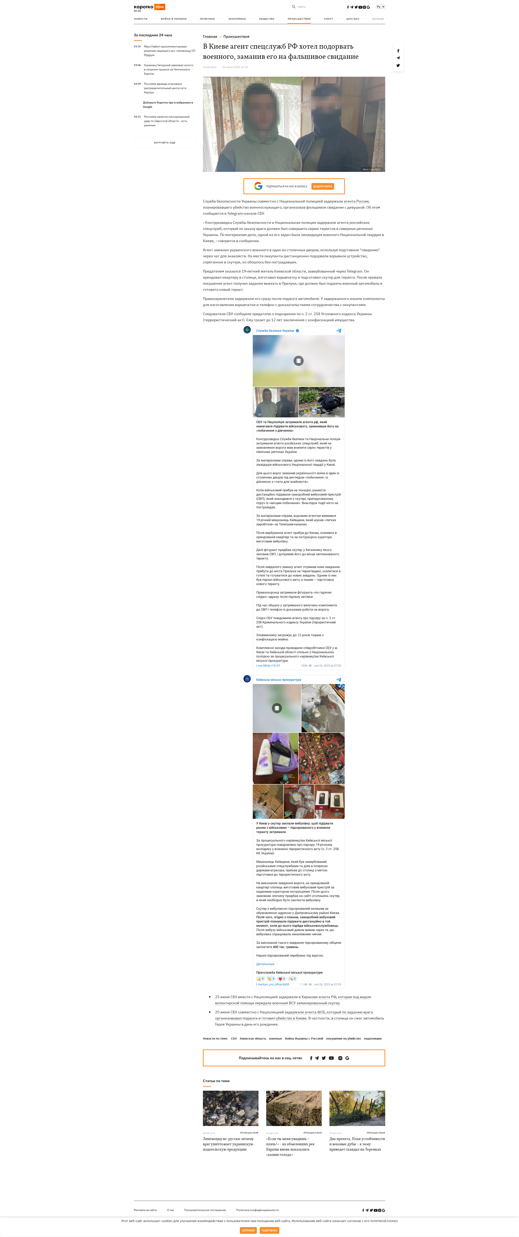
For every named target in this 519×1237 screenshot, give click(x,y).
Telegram (235, 213)
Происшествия (299, 18)
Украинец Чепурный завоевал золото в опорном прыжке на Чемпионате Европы (168, 69)
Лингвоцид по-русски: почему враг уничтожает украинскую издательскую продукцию (228, 1144)
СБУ (234, 1038)
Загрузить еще (165, 142)
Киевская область (253, 1038)
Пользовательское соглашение (205, 1210)
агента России (356, 201)
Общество (267, 18)
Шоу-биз (352, 18)
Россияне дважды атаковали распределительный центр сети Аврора (165, 88)
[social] (348, 7)
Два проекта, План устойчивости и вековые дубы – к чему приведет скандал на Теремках (357, 1144)
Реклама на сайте (145, 1210)
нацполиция (373, 1038)
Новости (141, 18)
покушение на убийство (343, 1038)
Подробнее (269, 1230)
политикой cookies (384, 1221)
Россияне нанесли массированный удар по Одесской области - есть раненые (167, 121)
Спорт (328, 18)
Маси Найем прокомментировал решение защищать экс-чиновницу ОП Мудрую (169, 51)
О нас (170, 1210)
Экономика (237, 18)
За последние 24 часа (153, 35)
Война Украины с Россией (304, 1038)
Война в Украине (174, 18)
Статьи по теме (216, 1081)
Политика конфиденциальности (257, 1210)
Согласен (248, 1230)
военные (275, 1038)
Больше (378, 18)
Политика (207, 18)
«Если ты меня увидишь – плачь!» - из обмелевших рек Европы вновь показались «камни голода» (290, 1147)
